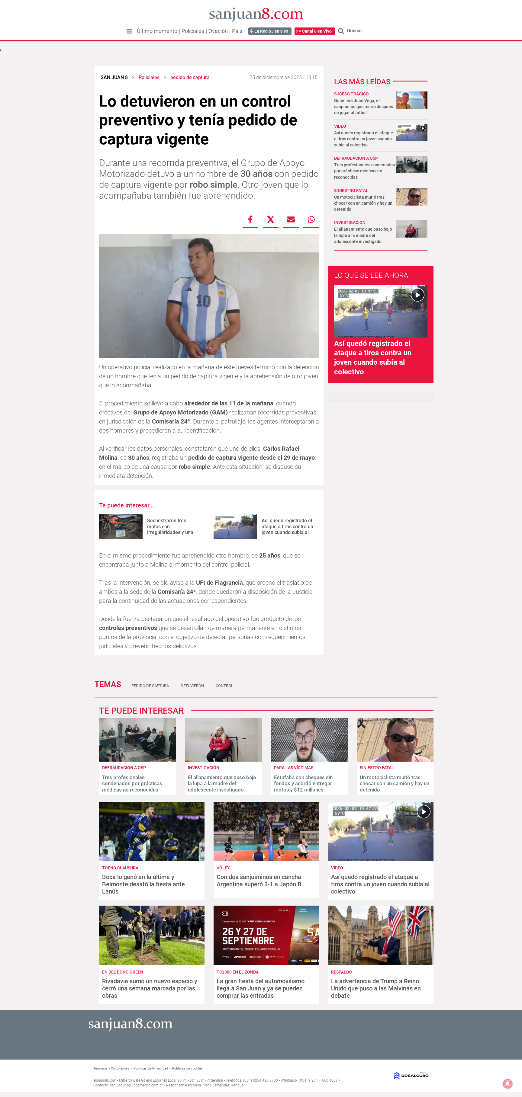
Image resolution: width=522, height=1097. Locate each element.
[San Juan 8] (130, 1031)
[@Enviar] (291, 219)
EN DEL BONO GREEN (122, 972)
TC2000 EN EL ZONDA (238, 972)
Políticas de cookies (187, 1068)
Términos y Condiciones (111, 1068)
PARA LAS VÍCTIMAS (293, 767)
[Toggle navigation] (129, 31)
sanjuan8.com (104, 1080)
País (237, 31)
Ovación (218, 31)
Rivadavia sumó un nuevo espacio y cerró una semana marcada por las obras (149, 988)
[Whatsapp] (311, 219)
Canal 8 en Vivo (317, 31)
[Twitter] (271, 219)
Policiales (193, 31)
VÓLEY (223, 867)
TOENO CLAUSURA (120, 867)
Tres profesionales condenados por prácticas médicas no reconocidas (364, 170)
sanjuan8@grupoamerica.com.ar (136, 1085)
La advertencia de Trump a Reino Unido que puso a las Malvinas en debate (376, 988)
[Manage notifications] (508, 1084)
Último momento (157, 31)
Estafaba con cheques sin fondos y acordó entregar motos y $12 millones (303, 783)
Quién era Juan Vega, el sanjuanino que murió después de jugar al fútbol (363, 106)
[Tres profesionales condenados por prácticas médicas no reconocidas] (137, 760)
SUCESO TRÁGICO (351, 93)
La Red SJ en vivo (271, 31)
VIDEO (340, 126)
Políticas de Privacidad (151, 1068)
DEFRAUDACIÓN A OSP (356, 158)
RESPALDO (341, 972)
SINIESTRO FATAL (351, 190)
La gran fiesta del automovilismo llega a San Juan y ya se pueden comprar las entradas (260, 988)
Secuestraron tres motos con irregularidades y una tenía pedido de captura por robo (172, 532)
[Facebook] (250, 219)
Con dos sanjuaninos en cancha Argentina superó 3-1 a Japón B (259, 880)
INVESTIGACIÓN (350, 222)
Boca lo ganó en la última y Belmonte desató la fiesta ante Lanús (143, 884)
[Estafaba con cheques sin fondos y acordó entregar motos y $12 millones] (309, 760)
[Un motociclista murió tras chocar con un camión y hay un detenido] (395, 760)
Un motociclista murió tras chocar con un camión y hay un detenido (363, 203)
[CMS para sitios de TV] (390, 1075)
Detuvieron (192, 686)
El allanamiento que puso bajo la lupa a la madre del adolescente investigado (363, 235)
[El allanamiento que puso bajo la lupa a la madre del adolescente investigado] (223, 760)
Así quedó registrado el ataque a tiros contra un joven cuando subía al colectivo (287, 529)
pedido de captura (150, 686)
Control (224, 686)
